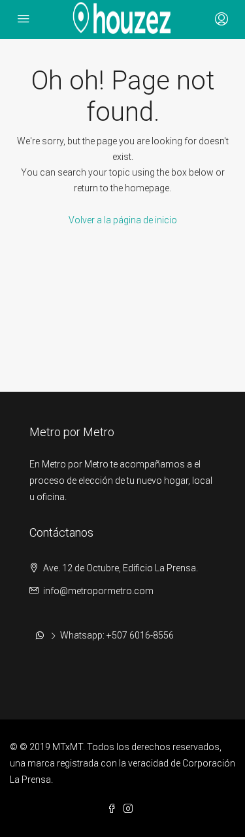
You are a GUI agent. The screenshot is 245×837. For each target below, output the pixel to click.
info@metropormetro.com (98, 591)
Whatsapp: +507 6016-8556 (117, 635)
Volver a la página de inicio (123, 220)
